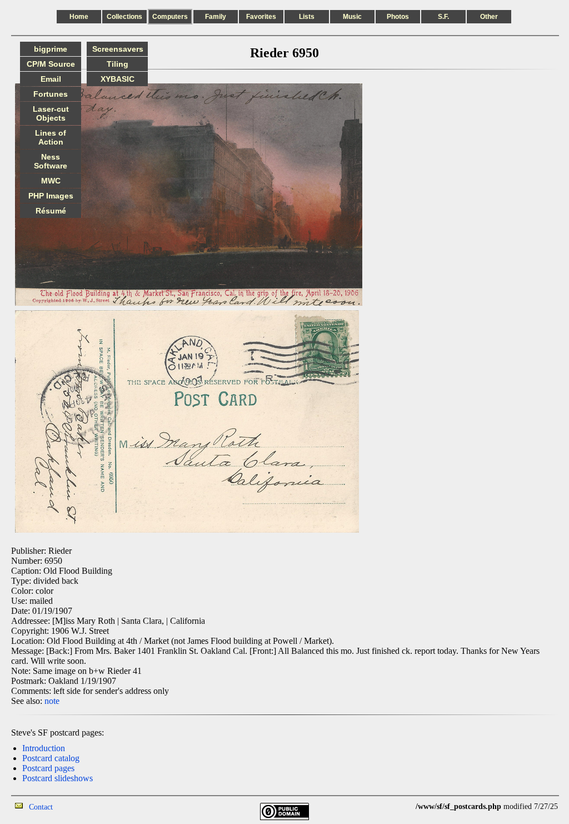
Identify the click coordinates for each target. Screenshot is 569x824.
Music (352, 17)
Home (78, 17)
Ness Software (50, 161)
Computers (170, 17)
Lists (307, 17)
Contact (41, 807)
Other (489, 17)
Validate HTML (77, 806)
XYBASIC (117, 79)
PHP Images (50, 195)
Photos (398, 17)
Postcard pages (48, 768)
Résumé (51, 210)
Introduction (43, 748)
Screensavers (117, 48)
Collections (124, 17)
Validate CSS (395, 806)
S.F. (443, 17)
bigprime (50, 48)
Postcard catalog (50, 758)
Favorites (261, 17)
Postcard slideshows (57, 778)
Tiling (117, 63)
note (51, 701)
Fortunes (50, 94)
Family (215, 17)
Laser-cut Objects (51, 113)
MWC (51, 180)
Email (51, 79)
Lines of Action (50, 137)
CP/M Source (51, 63)
